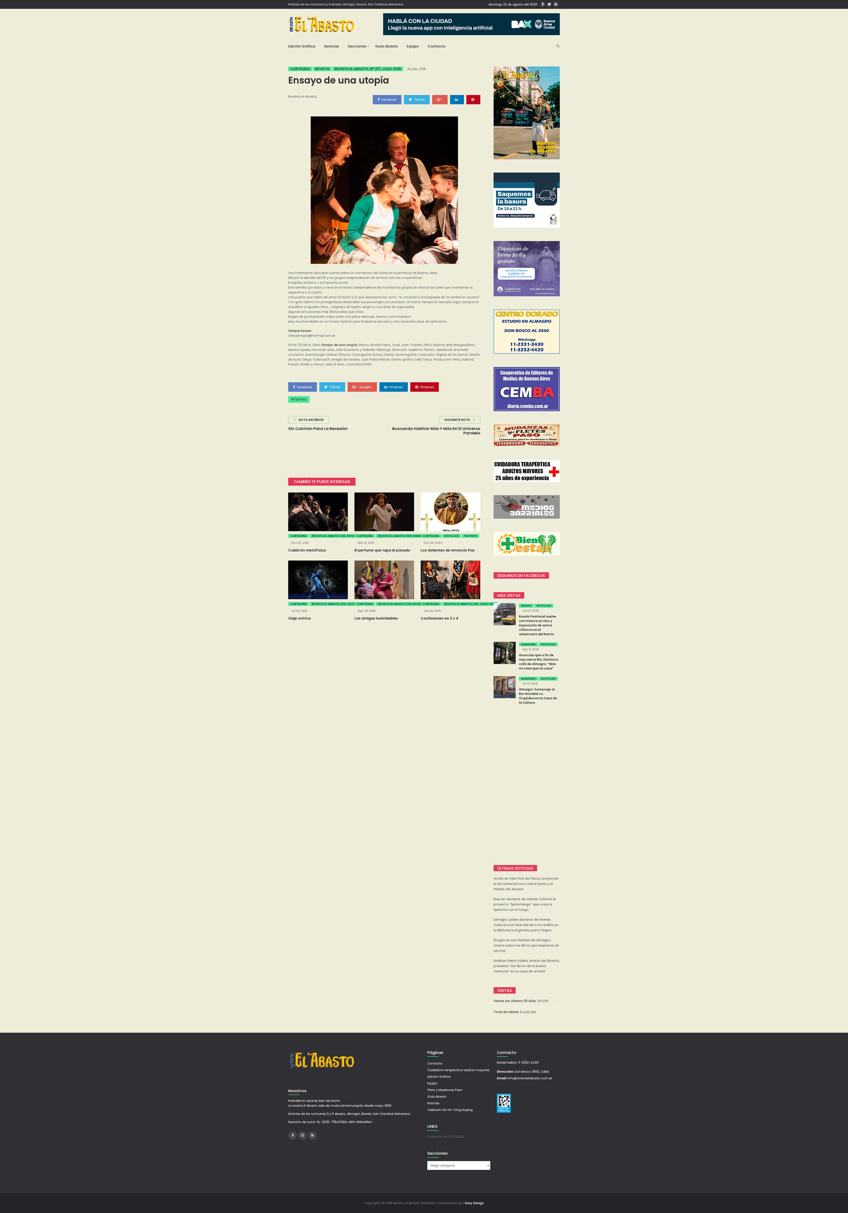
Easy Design (474, 1203)
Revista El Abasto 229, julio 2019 (337, 604)
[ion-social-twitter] (549, 4)
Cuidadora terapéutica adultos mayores (458, 1070)
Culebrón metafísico (307, 550)
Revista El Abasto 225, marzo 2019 (404, 536)
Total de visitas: (507, 1012)
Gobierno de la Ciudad (445, 1136)
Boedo (526, 606)
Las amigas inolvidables (376, 618)
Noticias (331, 46)
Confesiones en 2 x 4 (439, 618)
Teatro (300, 399)
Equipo (413, 46)
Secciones (357, 46)
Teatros (470, 536)
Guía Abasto (386, 46)
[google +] (440, 99)
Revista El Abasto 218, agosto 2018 (405, 604)
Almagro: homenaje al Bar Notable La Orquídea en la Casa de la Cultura (538, 696)
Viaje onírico (299, 618)
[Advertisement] (527, 785)
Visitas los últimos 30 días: (515, 1001)
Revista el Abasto (302, 96)
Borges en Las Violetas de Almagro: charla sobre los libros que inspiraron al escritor (526, 945)
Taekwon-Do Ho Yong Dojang (450, 1110)
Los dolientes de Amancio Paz (448, 550)
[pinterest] (473, 99)
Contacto (436, 46)
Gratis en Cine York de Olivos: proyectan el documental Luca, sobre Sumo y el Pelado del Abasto (526, 883)
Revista (322, 69)
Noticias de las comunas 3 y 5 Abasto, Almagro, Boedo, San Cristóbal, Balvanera (345, 4)
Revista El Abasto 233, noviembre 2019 (341, 536)
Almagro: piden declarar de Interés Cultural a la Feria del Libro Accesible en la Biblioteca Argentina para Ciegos (526, 924)
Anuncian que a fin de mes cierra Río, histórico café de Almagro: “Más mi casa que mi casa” (538, 662)
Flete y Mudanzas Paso (444, 1090)
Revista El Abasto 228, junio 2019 (470, 604)
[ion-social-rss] (556, 4)
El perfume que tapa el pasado (382, 550)
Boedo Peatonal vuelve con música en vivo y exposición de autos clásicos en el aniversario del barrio (537, 625)
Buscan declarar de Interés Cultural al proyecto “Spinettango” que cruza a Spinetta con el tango (525, 904)
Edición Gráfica (301, 46)
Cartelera (300, 69)
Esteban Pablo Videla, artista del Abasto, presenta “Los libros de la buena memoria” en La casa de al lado (527, 965)
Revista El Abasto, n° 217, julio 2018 (368, 69)
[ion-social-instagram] (302, 1135)
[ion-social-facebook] (542, 4)
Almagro (528, 644)
